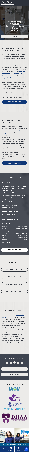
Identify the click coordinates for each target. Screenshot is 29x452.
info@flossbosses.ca (12, 219)
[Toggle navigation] (25, 3)
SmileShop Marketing (11, 444)
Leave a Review (14, 369)
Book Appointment (14, 102)
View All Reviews (14, 374)
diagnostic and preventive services (12, 78)
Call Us (14, 36)
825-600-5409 (10, 215)
